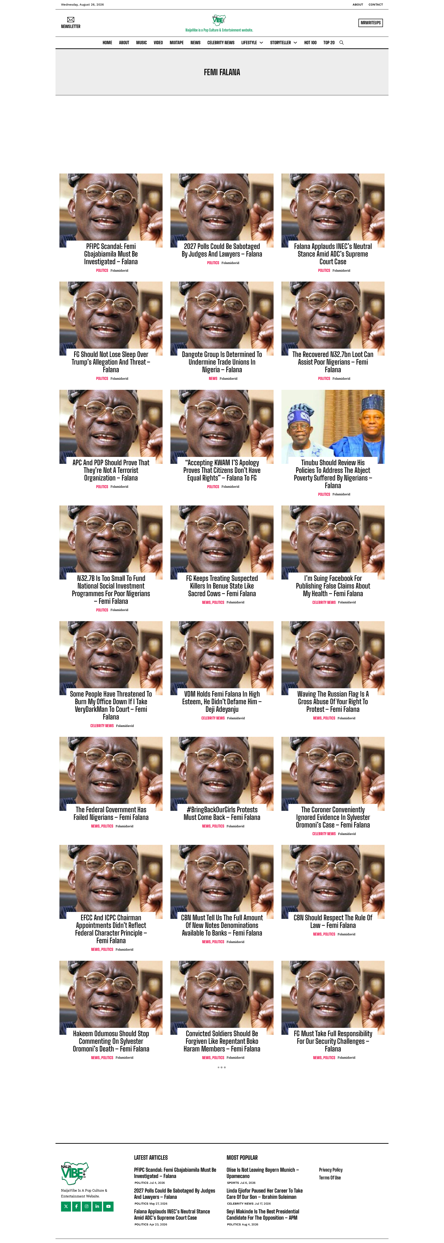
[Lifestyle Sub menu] (261, 42)
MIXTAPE (177, 42)
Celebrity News (220, 42)
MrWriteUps (371, 22)
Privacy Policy (330, 1169)
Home (107, 42)
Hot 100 (310, 42)
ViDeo (158, 42)
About (358, 4)
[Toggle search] (341, 42)
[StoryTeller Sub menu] (295, 42)
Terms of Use (330, 1177)
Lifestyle (249, 42)
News (195, 42)
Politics (102, 270)
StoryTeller (280, 42)
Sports (233, 1182)
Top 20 (329, 42)
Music (141, 42)
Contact (376, 4)
